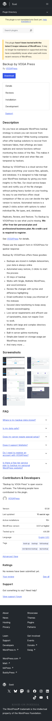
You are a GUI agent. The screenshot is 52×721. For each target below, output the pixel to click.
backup (35, 543)
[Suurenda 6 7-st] (45, 374)
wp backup (44, 549)
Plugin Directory (10, 12)
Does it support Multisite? (15, 445)
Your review (8, 576)
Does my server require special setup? (21, 437)
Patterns (31, 627)
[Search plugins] (31, 30)
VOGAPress (11, 68)
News (5, 617)
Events (30, 640)
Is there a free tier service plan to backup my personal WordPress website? (16, 465)
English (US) (44, 537)
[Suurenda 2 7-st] (21, 371)
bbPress (8, 668)
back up (26, 543)
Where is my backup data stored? (19, 420)
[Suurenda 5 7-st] (45, 360)
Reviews (9, 92)
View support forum (12, 596)
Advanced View (10, 556)
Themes (31, 617)
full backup (44, 543)
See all (46, 576)
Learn (5, 635)
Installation (10, 99)
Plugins (30, 622)
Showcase (32, 613)
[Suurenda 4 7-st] (21, 397)
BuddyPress (10, 672)
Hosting (6, 622)
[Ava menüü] (47, 4)
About (6, 613)
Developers (8, 645)
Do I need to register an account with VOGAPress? (16, 454)
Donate (32, 645)
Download (9, 76)
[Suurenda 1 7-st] (21, 360)
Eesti (11, 684)
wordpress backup (29, 549)
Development (12, 106)
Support (9, 113)
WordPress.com (12, 658)
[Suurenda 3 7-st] (21, 381)
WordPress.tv (11, 650)
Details (8, 86)
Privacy (6, 627)
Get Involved (33, 635)
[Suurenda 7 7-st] (45, 390)
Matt (6, 663)
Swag (31, 650)
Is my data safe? (11, 428)
